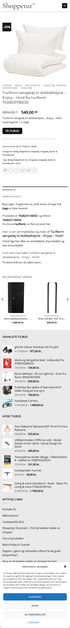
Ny (26, 159)
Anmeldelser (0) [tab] (11, 196)
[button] (65, 566)
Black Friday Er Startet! (16, 544)
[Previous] (3, 306)
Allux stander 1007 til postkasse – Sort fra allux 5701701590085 (52, 318)
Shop (18, 163)
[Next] (67, 306)
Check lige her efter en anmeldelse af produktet (31, 241)
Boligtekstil (32, 85)
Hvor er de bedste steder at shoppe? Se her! (29, 561)
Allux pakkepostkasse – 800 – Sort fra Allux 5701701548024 (18, 318)
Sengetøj (26, 87)
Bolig (18, 85)
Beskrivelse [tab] (9, 189)
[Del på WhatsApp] (5, 170)
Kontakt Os (9, 509)
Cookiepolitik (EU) (13, 522)
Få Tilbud (12, 131)
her (48, 224)
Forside (7, 85)
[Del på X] (17, 170)
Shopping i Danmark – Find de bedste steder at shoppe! (31, 530)
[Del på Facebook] (11, 170)
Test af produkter (13, 538)
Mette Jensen (10, 515)
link (15, 262)
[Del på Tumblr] (34, 170)
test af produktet (12, 245)
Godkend (35, 596)
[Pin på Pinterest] (29, 170)
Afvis (35, 605)
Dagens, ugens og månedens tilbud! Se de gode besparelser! (31, 553)
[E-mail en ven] (23, 170)
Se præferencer (35, 614)
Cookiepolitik (33, 622)
